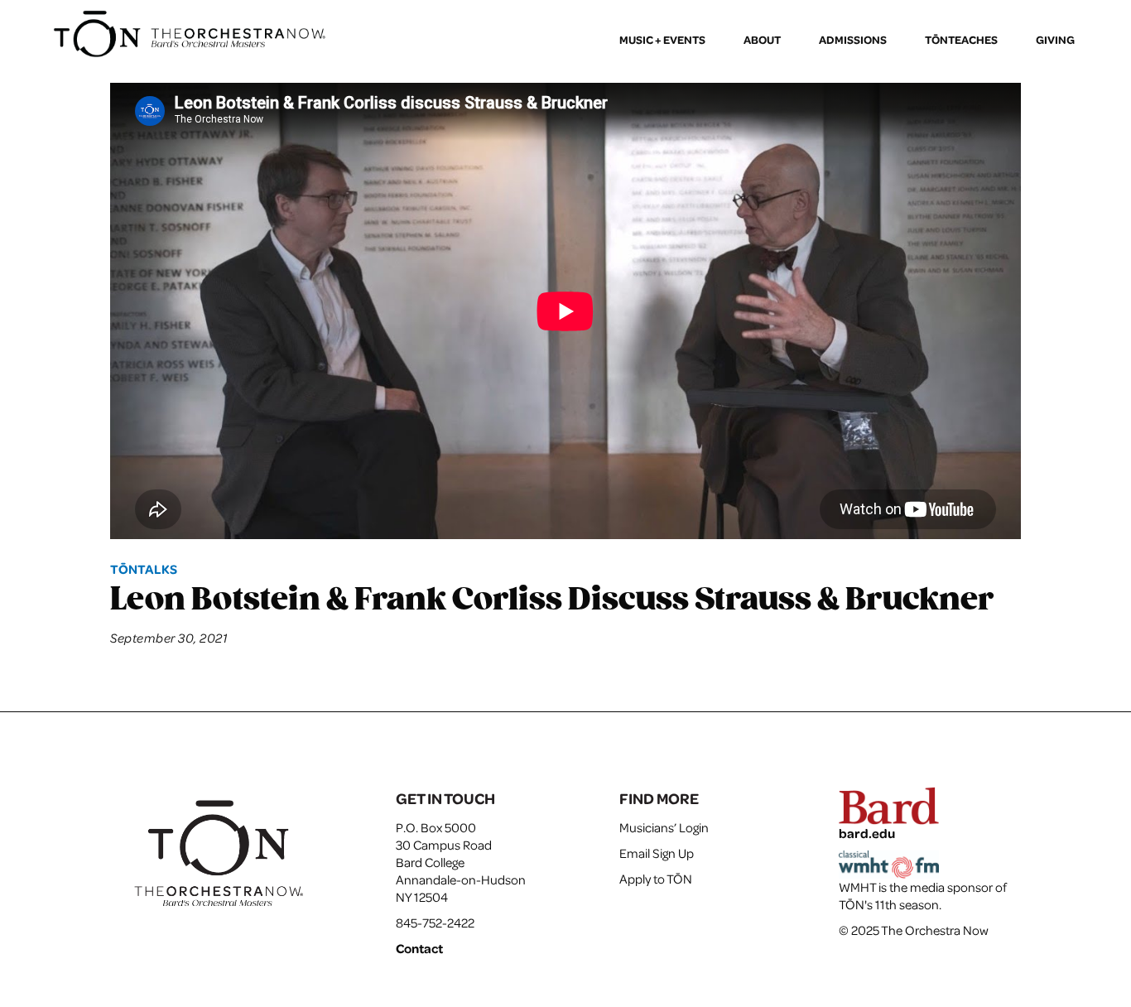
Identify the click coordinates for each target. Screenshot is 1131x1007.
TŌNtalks (143, 569)
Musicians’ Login (664, 827)
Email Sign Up (656, 853)
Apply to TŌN (655, 879)
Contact (419, 948)
